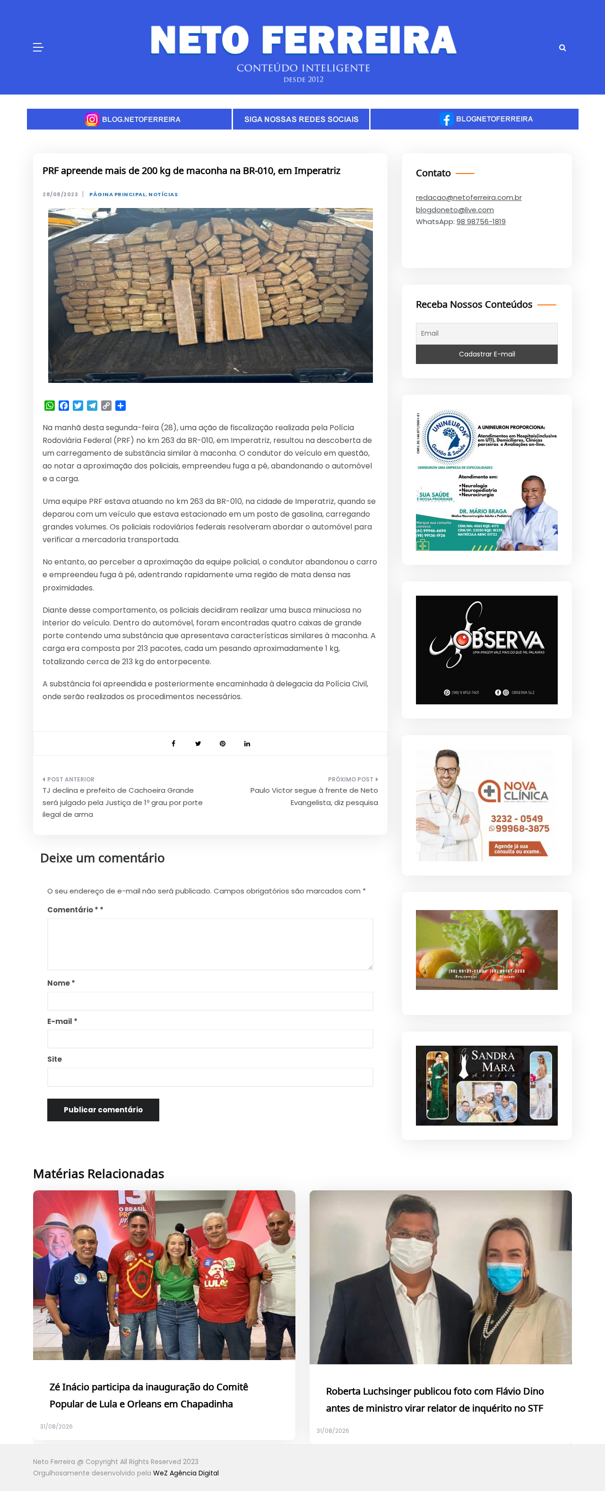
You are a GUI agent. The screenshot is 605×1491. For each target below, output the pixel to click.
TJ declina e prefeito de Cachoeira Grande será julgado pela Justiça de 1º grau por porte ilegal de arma (123, 802)
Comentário (72, 910)
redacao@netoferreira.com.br (469, 197)
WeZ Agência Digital (186, 1473)
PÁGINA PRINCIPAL (117, 194)
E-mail (62, 1021)
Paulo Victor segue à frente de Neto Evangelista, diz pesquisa (314, 796)
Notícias (163, 194)
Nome (61, 983)
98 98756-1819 (481, 221)
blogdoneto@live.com (455, 210)
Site (54, 1059)
